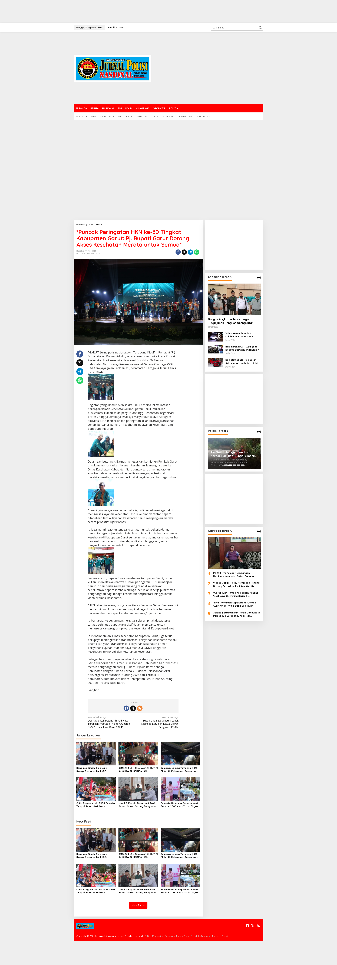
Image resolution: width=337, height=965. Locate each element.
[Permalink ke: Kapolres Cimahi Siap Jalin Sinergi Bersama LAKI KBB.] (96, 753)
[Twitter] (133, 708)
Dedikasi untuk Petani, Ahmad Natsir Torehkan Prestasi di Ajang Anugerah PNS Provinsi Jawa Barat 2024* (109, 722)
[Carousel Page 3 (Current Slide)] (234, 465)
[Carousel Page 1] (226, 465)
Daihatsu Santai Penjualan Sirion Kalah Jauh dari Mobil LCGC (241, 362)
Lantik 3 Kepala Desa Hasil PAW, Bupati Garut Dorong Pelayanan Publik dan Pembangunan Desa (137, 805)
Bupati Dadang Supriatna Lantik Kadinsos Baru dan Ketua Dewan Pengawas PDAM (160, 722)
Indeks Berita (200, 936)
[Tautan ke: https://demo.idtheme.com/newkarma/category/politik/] (259, 432)
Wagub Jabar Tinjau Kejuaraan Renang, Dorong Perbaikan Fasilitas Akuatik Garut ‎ (236, 584)
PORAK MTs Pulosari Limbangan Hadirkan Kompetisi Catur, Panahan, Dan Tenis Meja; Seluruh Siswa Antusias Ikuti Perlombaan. (235, 574)
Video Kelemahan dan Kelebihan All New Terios (239, 335)
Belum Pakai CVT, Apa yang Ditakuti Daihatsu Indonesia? (242, 348)
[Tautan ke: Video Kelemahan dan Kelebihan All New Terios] (215, 336)
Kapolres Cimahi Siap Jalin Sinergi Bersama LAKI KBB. (91, 769)
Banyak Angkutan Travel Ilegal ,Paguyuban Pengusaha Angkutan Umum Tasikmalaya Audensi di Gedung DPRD (234, 321)
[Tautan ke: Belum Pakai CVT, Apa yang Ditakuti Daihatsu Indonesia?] (215, 349)
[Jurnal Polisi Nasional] (112, 68)
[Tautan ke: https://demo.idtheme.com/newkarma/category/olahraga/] (259, 531)
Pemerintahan (94, 253)
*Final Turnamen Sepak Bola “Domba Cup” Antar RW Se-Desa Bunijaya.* (234, 604)
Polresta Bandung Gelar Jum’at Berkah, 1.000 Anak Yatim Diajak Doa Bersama (179, 805)
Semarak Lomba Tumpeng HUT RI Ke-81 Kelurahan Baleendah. (179, 769)
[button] (260, 28)
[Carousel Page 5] (243, 465)
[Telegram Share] (190, 252)
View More (138, 905)
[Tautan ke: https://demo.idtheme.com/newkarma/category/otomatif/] (259, 277)
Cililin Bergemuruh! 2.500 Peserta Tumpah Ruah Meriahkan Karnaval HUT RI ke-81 (95, 805)
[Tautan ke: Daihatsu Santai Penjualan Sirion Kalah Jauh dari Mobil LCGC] (215, 362)
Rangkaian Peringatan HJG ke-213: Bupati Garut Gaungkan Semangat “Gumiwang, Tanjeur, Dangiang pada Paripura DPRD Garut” (234, 454)
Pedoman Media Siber (177, 936)
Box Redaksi (154, 936)
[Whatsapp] (196, 252)
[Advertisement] (105, 11)
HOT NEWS (81, 253)
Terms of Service (221, 936)
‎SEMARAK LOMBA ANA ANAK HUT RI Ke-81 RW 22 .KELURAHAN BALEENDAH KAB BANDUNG (138, 769)
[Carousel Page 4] (238, 465)
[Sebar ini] (178, 252)
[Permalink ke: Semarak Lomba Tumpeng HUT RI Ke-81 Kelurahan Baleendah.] (180, 753)
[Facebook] (126, 708)
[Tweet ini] (184, 252)
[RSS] (140, 708)
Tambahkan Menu (115, 27)
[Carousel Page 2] (230, 465)
